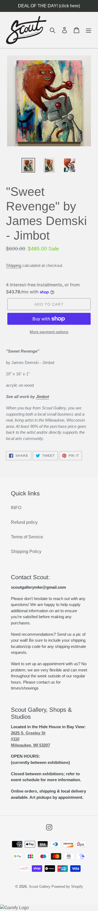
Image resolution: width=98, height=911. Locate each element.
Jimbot (42, 396)
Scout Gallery (39, 887)
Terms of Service (27, 537)
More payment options (49, 332)
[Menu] (88, 30)
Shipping (13, 265)
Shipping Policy (26, 551)
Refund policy (24, 522)
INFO (16, 507)
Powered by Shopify (67, 887)
